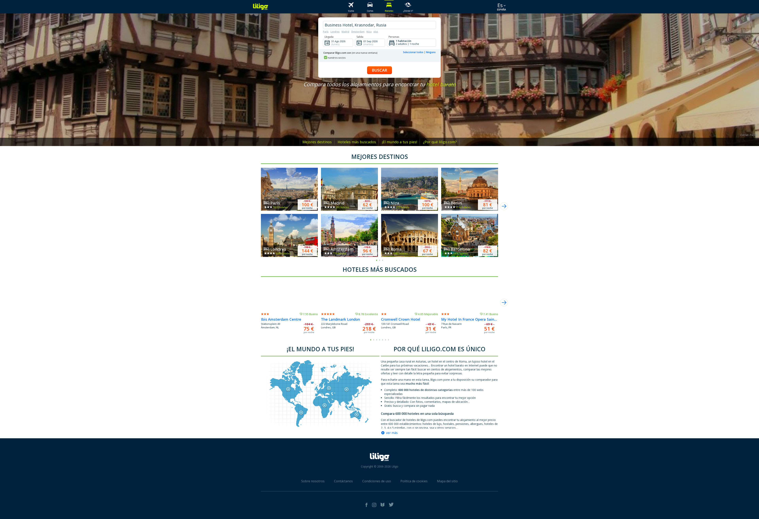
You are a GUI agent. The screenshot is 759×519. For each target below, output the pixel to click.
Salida (360, 36)
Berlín (456, 203)
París (326, 31)
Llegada (329, 36)
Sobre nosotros (313, 481)
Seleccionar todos (413, 52)
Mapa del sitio (447, 481)
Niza (369, 31)
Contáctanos (343, 481)
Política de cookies (414, 481)
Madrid (345, 31)
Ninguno (431, 52)
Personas (394, 36)
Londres (335, 31)
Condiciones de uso (376, 481)
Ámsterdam (357, 31)
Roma (396, 249)
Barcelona (460, 249)
